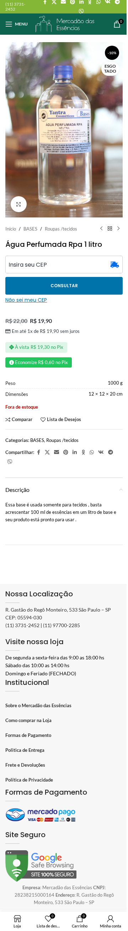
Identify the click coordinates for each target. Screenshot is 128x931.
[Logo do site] (65, 23)
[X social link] (47, 452)
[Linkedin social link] (74, 452)
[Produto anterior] (101, 229)
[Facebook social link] (38, 452)
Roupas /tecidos (61, 229)
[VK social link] (101, 452)
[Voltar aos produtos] (110, 229)
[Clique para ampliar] (19, 204)
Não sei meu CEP (26, 299)
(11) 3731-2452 (22, 625)
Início (10, 229)
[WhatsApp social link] (91, 452)
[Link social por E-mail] (56, 452)
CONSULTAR (64, 286)
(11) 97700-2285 (61, 625)
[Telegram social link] (110, 452)
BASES (30, 229)
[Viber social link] (81, 11)
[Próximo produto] (118, 229)
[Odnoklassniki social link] (83, 452)
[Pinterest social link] (65, 452)
